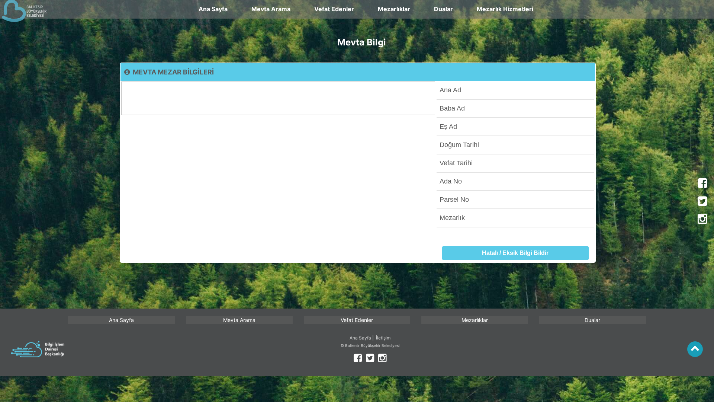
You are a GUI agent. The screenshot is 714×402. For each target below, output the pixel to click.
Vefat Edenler (334, 9)
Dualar (443, 9)
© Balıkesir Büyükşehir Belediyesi (370, 345)
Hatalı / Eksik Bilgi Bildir (515, 253)
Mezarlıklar (394, 9)
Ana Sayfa (213, 9)
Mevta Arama (270, 9)
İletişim (383, 338)
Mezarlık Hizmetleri (505, 9)
